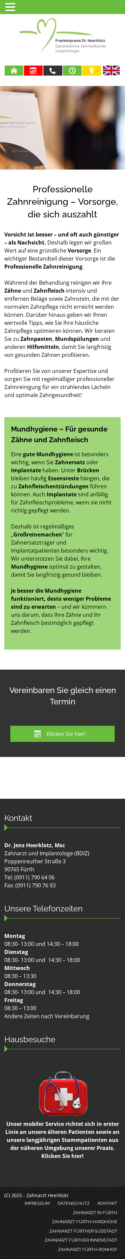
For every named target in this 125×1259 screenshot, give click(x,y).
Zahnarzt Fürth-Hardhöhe (84, 1221)
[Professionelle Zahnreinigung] (62, 128)
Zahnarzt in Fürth (95, 1212)
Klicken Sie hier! (62, 1156)
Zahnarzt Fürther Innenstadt (81, 1240)
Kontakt (107, 1203)
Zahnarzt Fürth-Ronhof (87, 1249)
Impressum (37, 1203)
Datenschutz (74, 1203)
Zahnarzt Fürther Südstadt (83, 1231)
